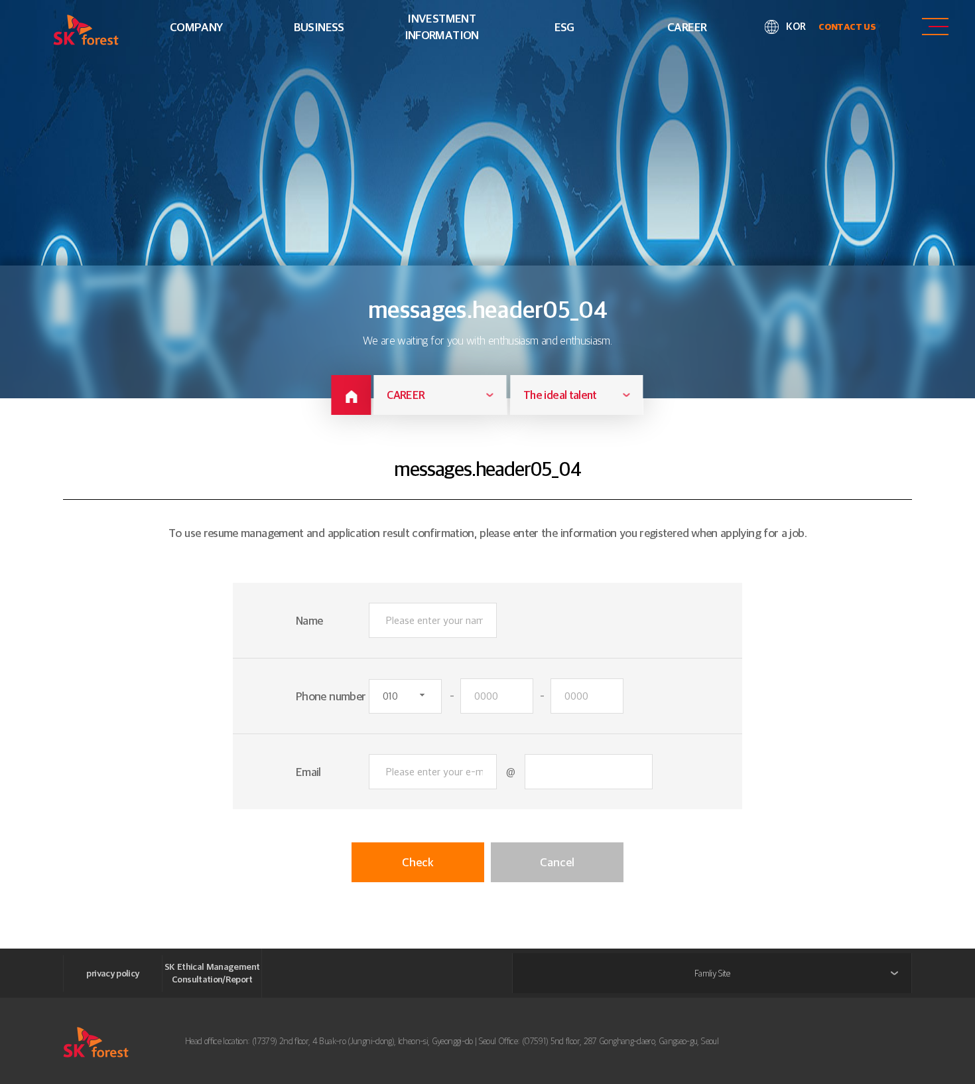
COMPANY (196, 27)
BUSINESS (319, 27)
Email (308, 771)
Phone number (330, 696)
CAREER (686, 27)
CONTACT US (847, 26)
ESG (564, 27)
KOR (795, 26)
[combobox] (439, 395)
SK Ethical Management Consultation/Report (212, 973)
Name (309, 620)
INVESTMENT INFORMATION (442, 26)
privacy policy (112, 973)
